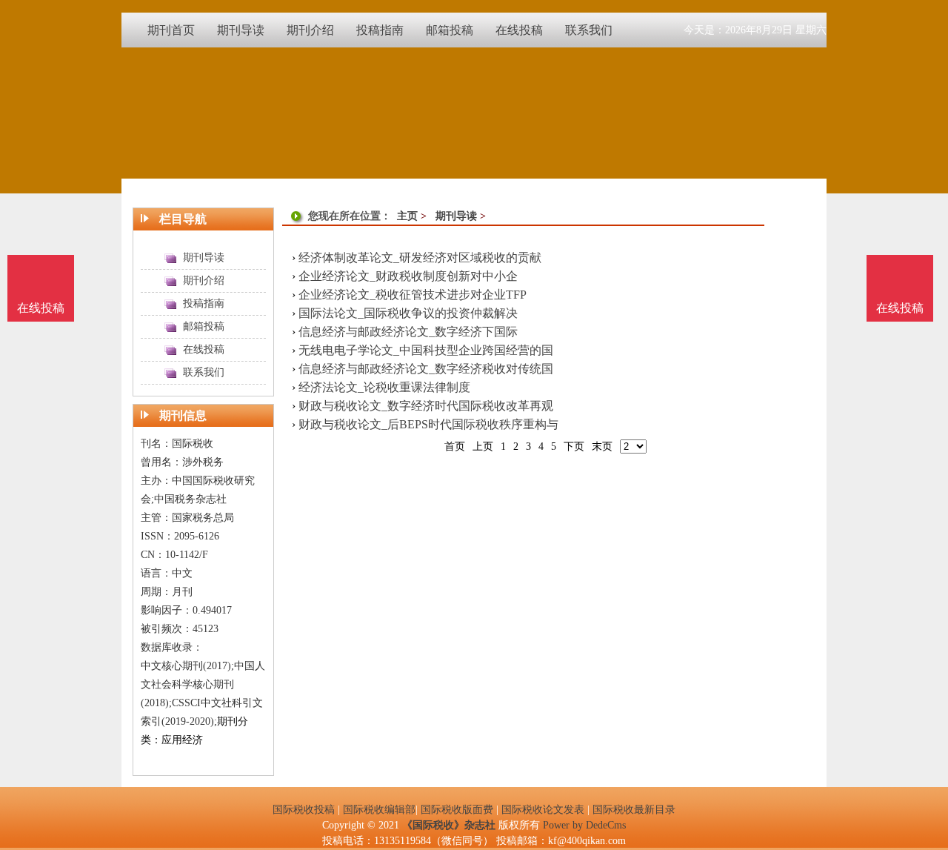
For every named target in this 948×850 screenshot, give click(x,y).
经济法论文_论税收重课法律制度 (384, 387)
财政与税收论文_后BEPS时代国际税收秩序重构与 (428, 424)
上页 (483, 446)
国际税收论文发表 (542, 809)
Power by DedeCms (584, 825)
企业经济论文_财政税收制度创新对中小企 (408, 276)
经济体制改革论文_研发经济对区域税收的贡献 (419, 257)
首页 (454, 446)
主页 (407, 216)
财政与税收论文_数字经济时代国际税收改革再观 (425, 405)
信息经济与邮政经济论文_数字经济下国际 (408, 331)
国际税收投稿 (304, 809)
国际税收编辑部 (379, 809)
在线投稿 (900, 308)
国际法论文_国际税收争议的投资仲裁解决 (408, 313)
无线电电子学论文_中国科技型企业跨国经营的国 (425, 350)
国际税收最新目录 (633, 809)
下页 (574, 446)
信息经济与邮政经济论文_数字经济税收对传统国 (425, 368)
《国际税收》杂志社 (448, 825)
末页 (602, 446)
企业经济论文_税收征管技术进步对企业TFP (412, 294)
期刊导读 (456, 216)
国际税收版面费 (457, 809)
